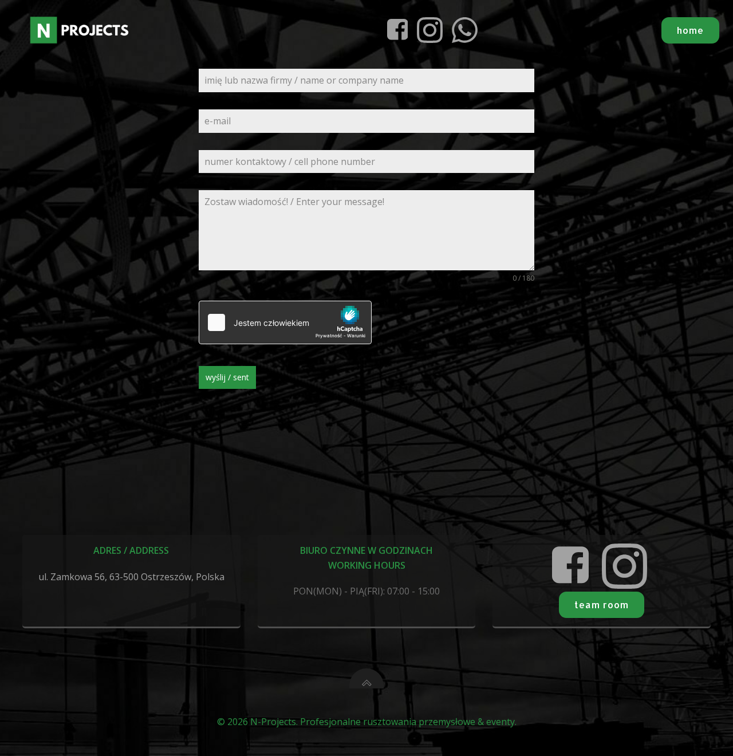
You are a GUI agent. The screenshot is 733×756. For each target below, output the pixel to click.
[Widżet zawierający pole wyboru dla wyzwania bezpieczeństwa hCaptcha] (285, 322)
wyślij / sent (227, 377)
